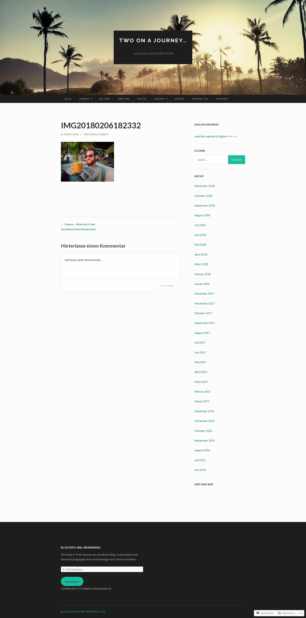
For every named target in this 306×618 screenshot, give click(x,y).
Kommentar (167, 285)
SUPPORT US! (200, 98)
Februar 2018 (202, 274)
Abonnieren (72, 581)
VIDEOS (179, 98)
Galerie (159, 98)
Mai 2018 (200, 244)
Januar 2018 (201, 283)
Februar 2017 (202, 391)
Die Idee (104, 98)
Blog (68, 98)
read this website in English (211, 136)
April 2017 (200, 371)
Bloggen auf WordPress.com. (83, 611)
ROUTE (142, 98)
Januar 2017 (201, 401)
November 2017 (204, 303)
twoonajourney (96, 134)
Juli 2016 (199, 460)
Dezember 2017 (204, 293)
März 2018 (201, 264)
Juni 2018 (200, 234)
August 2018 (202, 215)
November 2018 (204, 185)
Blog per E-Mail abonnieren (80, 547)
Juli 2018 (199, 225)
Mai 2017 (200, 362)
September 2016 (204, 440)
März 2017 (201, 381)
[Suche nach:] (219, 159)
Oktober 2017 (203, 313)
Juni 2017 (200, 352)
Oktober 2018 (203, 195)
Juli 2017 (199, 342)
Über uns (124, 98)
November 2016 (204, 420)
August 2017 (202, 332)
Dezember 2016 (204, 411)
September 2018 (204, 205)
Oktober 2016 (203, 430)
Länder (84, 98)
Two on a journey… (153, 40)
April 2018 (200, 254)
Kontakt (222, 98)
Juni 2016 (200, 469)
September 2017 (204, 322)
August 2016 (202, 450)
